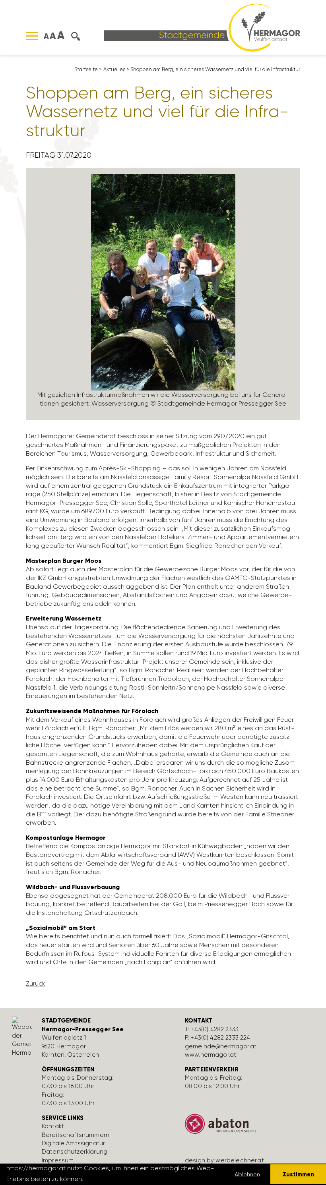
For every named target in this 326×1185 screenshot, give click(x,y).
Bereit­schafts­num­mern (75, 1135)
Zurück (35, 983)
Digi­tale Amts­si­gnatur (73, 1143)
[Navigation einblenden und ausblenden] (32, 36)
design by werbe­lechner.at (224, 1160)
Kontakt (53, 1126)
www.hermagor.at (210, 1054)
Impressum (58, 1160)
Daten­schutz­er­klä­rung (74, 1151)
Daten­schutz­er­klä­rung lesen (128, 1179)
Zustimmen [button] (298, 1174)
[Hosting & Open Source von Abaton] (250, 1127)
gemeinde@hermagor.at (220, 1046)
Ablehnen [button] (247, 1174)
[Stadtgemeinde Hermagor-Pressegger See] (202, 27)
